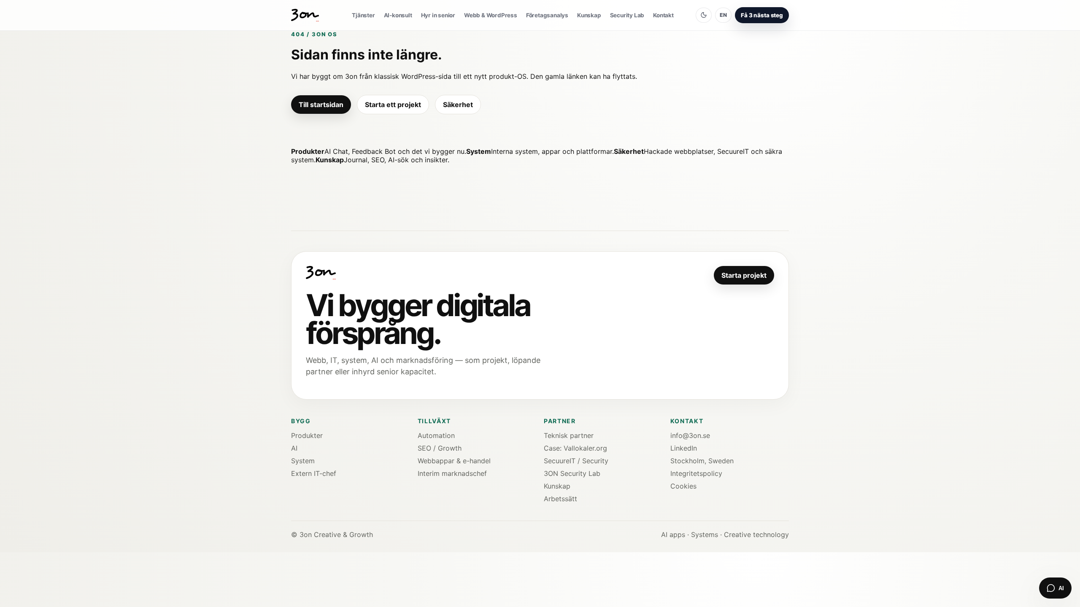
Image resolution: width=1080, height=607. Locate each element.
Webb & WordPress (490, 15)
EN (723, 15)
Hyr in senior (438, 15)
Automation (436, 435)
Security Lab (627, 15)
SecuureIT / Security (576, 461)
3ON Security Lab (572, 473)
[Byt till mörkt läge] (704, 15)
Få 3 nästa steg (762, 15)
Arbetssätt (560, 498)
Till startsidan (321, 104)
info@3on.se (690, 435)
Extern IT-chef (313, 473)
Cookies (683, 486)
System (303, 461)
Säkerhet (458, 104)
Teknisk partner (569, 435)
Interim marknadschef (452, 473)
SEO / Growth (440, 448)
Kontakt (663, 15)
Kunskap (589, 15)
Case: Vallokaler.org (575, 448)
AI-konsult (398, 15)
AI (294, 448)
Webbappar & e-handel (454, 461)
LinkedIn (683, 448)
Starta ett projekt (393, 104)
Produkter (307, 435)
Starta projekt (744, 275)
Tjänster (363, 15)
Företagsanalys (547, 15)
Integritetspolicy (696, 473)
